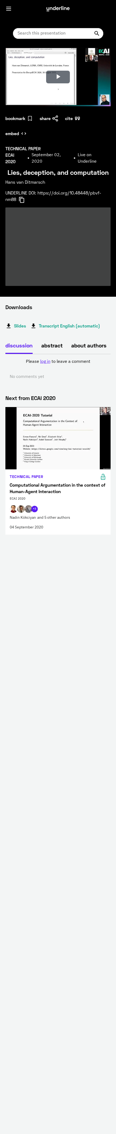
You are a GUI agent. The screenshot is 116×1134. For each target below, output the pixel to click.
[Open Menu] (8, 8)
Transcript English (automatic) (69, 325)
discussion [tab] (19, 345)
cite (69, 118)
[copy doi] (24, 200)
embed (12, 133)
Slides (20, 325)
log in (45, 362)
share (45, 118)
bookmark (15, 118)
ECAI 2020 (43, 398)
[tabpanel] (58, 369)
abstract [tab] (52, 345)
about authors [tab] (89, 345)
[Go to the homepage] (58, 8)
